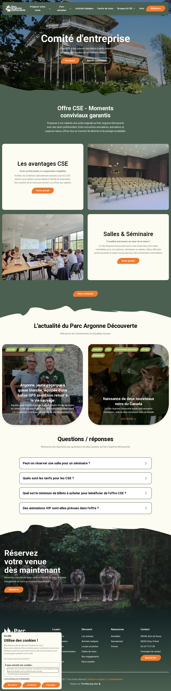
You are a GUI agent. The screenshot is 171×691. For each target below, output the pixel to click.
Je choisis (31, 685)
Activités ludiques (84, 8)
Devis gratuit (42, 190)
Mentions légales (96, 679)
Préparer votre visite (37, 8)
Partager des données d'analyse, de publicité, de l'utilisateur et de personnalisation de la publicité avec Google (33, 670)
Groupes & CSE (124, 8)
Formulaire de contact (151, 651)
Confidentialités (115, 679)
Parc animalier (61, 8)
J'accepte (50, 685)
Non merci (12, 685)
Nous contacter (85, 293)
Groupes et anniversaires (64, 651)
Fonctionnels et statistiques (18, 674)
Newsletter (150, 658)
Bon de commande (96, 60)
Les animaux (87, 636)
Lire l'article (41, 419)
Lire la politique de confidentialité (16, 679)
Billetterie (14, 589)
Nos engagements (90, 656)
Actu (141, 8)
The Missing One (89, 684)
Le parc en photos (90, 646)
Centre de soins (105, 8)
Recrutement (117, 641)
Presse (114, 646)
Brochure (70, 60)
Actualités (115, 636)
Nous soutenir (88, 661)
